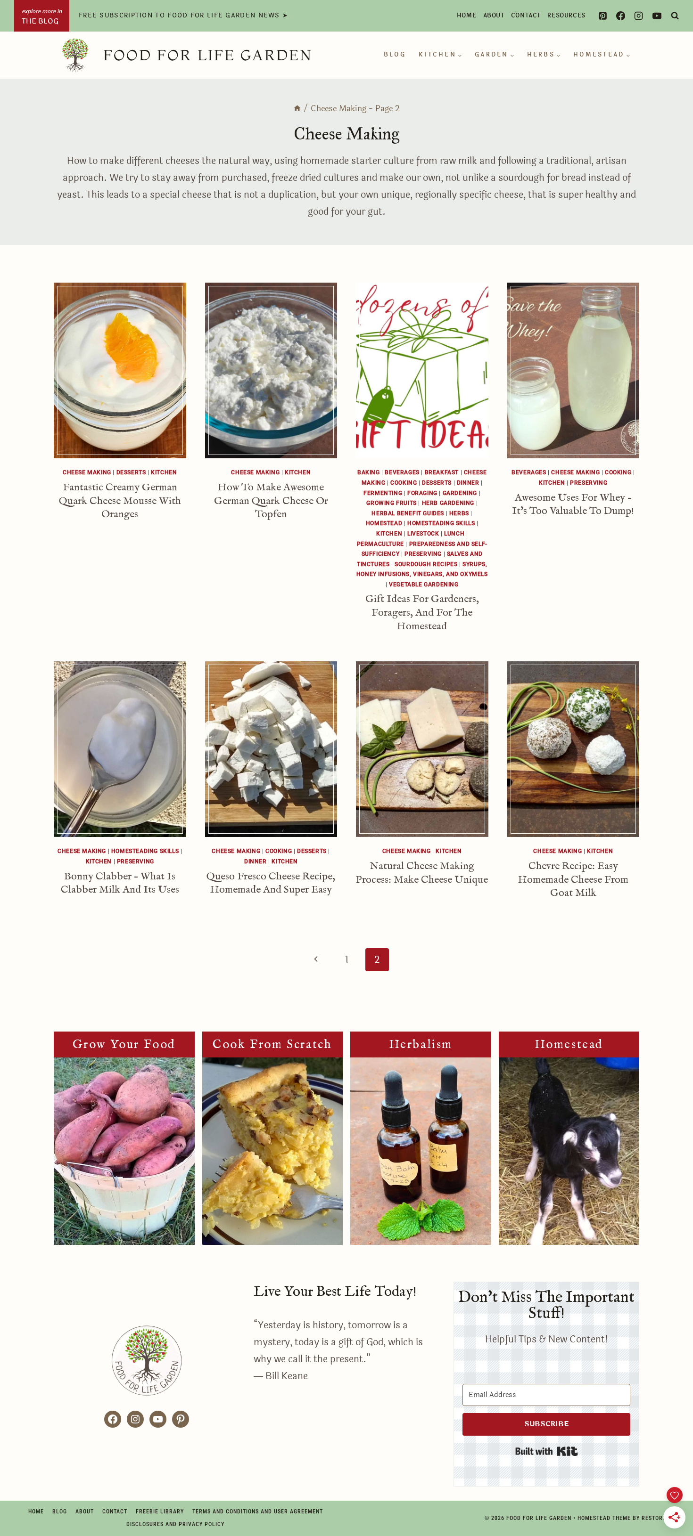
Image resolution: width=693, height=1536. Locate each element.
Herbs (459, 513)
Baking (368, 472)
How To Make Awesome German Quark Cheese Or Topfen (271, 501)
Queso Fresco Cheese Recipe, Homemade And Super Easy (270, 883)
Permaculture (380, 544)
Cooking (403, 482)
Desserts (131, 472)
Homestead (384, 523)
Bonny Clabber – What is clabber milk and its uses (120, 883)
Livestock (423, 533)
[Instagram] (639, 15)
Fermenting (382, 493)
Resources (566, 15)
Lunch (454, 533)
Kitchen (164, 472)
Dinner (468, 482)
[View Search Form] (675, 16)
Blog (395, 54)
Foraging (422, 493)
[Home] (297, 108)
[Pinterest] (602, 15)
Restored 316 (662, 1518)
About (493, 15)
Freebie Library (160, 1511)
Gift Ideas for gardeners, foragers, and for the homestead (422, 613)
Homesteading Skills (441, 523)
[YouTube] (657, 15)
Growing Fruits (391, 503)
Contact (526, 15)
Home (466, 15)
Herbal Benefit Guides (407, 513)
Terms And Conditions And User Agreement (257, 1511)
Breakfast (442, 472)
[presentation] (120, 370)
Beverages (402, 472)
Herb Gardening (448, 503)
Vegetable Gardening (423, 584)
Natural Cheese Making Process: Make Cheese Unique (422, 873)
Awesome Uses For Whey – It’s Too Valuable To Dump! (573, 504)
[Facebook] (620, 15)
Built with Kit (546, 1451)
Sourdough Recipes (426, 564)
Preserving (423, 554)
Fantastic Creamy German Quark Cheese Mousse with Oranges (120, 501)
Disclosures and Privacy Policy (175, 1524)
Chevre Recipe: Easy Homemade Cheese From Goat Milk (573, 880)
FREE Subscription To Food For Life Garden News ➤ (183, 15)
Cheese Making (87, 472)
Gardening (460, 493)
